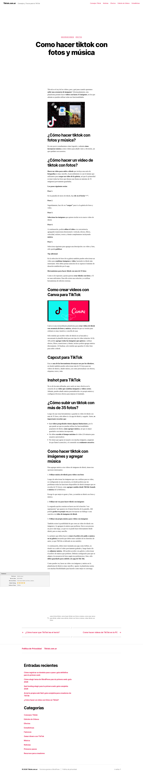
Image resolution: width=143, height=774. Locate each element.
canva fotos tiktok (55, 616)
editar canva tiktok (62, 618)
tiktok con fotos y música (76, 618)
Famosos (27, 732)
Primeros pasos (30, 749)
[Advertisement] (49, 18)
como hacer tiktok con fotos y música (72, 616)
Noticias (105, 3)
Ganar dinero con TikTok (34, 736)
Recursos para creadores (34, 753)
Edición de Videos (124, 3)
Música (27, 740)
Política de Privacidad (32, 648)
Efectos (113, 3)
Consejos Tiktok (95, 3)
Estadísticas (136, 3)
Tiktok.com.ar (9, 3)
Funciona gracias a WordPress (50, 769)
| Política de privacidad (69, 769)
